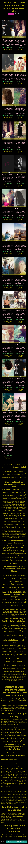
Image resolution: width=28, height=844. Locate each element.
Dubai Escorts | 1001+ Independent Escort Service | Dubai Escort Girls (14, 7)
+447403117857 (21, 81)
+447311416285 (21, 149)
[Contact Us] (18, 14)
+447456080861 (9, 47)
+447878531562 (9, 81)
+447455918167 (9, 149)
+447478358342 (21, 47)
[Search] (15, 14)
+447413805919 (21, 115)
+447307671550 (9, 115)
